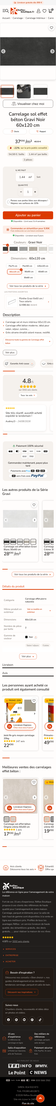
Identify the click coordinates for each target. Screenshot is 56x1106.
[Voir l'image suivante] (34, 520)
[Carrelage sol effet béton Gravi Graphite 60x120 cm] (13, 248)
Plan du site (28, 1103)
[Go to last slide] (3, 51)
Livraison (7, 665)
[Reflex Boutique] (22, 10)
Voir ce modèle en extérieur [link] (34, 610)
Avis (5, 673)
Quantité (23, 185)
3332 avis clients (20, 941)
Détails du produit (13, 586)
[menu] (5, 11)
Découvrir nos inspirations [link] (20, 992)
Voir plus (10, 352)
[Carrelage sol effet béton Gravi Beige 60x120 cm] (33, 248)
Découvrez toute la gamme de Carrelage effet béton (24, 341)
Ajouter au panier (28, 215)
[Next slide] (52, 51)
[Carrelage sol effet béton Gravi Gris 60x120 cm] (23, 248)
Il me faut (21, 170)
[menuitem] (7, 91)
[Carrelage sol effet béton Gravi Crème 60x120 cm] (43, 248)
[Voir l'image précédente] (6, 520)
